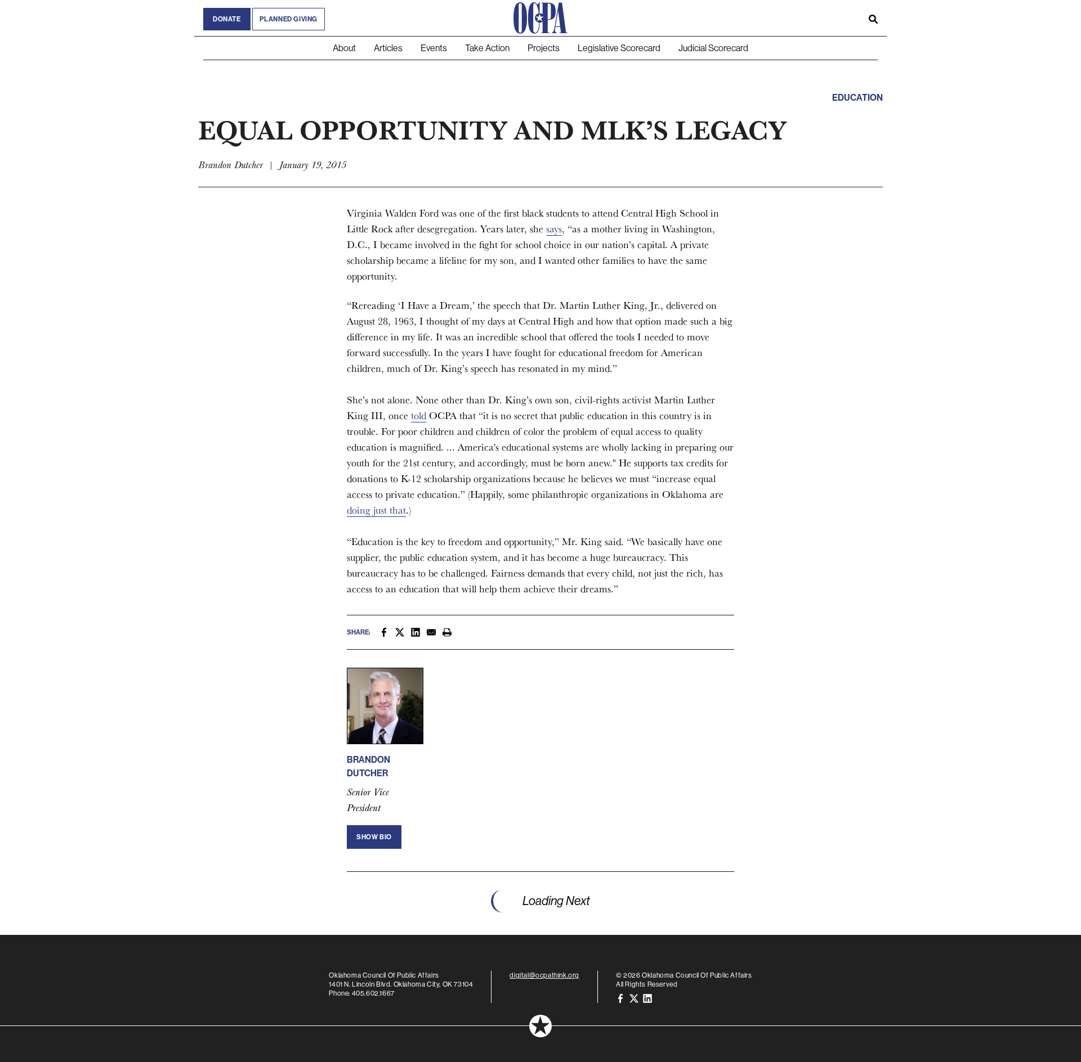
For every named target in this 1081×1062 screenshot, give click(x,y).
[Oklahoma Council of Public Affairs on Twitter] (633, 997)
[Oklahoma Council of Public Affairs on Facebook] (620, 997)
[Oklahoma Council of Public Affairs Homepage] (540, 18)
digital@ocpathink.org (544, 975)
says (554, 228)
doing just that (376, 509)
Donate (227, 19)
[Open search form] (873, 18)
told (418, 415)
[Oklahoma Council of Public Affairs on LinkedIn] (647, 997)
